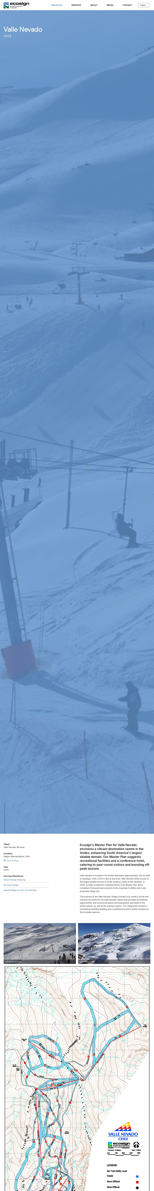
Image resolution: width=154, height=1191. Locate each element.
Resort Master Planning (14, 880)
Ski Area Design (11, 885)
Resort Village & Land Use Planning (20, 890)
